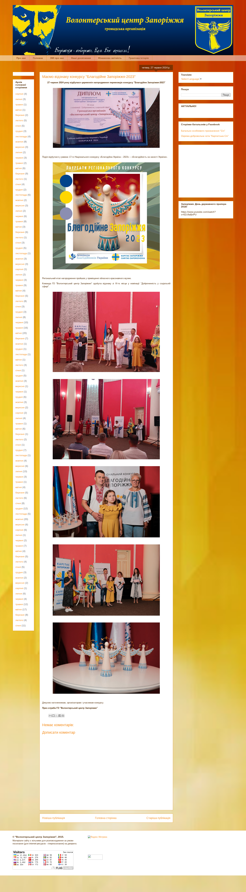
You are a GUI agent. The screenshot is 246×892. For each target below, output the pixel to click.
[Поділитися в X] (56, 715)
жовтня (19, 141)
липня (18, 99)
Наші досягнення (81, 58)
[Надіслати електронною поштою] (50, 715)
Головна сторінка (105, 818)
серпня (19, 93)
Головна (38, 58)
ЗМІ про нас (57, 58)
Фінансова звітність (110, 58)
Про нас (21, 58)
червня (19, 157)
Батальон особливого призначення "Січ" (203, 130)
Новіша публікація (53, 818)
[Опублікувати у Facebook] (59, 715)
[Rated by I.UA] (95, 859)
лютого (19, 120)
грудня (19, 131)
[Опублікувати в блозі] (53, 715)
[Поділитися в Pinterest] (63, 715)
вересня (19, 147)
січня (18, 125)
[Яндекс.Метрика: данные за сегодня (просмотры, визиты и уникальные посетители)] (97, 836)
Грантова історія (139, 58)
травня (19, 104)
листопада (21, 136)
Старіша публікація (158, 818)
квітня (18, 110)
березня (19, 115)
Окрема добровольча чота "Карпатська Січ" (205, 136)
